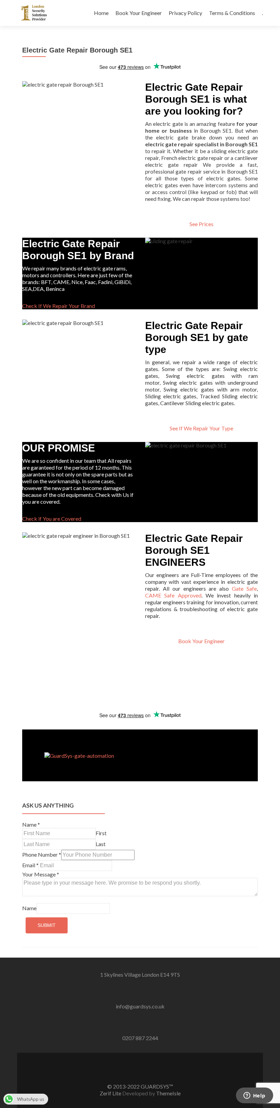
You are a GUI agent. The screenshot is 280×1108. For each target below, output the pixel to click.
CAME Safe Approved (173, 595)
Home (101, 13)
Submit (47, 925)
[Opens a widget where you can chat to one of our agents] (254, 1096)
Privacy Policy (185, 13)
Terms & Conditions (232, 13)
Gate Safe (244, 588)
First (101, 833)
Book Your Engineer (138, 13)
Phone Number (41, 854)
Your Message (40, 874)
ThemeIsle (168, 1093)
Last (101, 844)
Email (30, 865)
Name (31, 824)
